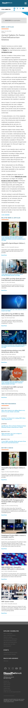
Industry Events (14, 238)
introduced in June (6, 52)
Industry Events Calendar (10, 654)
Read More (4, 255)
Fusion (5, 50)
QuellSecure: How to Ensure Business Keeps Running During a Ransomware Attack (13, 426)
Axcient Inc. (4, 48)
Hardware (7, 215)
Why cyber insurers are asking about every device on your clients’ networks (13, 411)
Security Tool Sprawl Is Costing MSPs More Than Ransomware (13, 418)
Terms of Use (7, 684)
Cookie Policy (7, 688)
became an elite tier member (9, 180)
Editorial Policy (7, 690)
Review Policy (7, 683)
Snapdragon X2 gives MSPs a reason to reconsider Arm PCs (13, 536)
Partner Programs (16, 239)
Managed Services (9, 274)
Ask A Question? (7, 646)
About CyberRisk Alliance (9, 635)
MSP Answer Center (18, 274)
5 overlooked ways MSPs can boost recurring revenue (12, 388)
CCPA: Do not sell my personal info (12, 691)
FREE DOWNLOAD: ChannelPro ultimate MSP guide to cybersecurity (12, 568)
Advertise (6, 661)
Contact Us (6, 681)
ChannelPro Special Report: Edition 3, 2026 (13, 244)
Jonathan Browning (13, 391)
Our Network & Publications (10, 639)
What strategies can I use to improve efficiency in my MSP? (11, 434)
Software (3, 240)
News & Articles (7, 27)
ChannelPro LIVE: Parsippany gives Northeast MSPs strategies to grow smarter (12, 501)
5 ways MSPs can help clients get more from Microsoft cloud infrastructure (13, 279)
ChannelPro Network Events (10, 652)
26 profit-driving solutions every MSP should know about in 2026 (13, 351)
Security (23, 239)
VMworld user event (20, 176)
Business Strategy (19, 236)
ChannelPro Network (14, 247)
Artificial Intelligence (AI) (7, 236)
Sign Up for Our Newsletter (10, 642)
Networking (9, 239)
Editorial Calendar (8, 637)
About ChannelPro (8, 633)
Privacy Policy (7, 686)
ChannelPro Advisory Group (10, 640)
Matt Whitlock (12, 354)
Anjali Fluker (12, 317)
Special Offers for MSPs (9, 644)
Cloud (2, 215)
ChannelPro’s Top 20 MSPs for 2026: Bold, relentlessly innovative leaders (12, 314)
